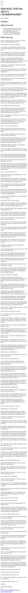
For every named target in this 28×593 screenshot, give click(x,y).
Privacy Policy (8, 591)
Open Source (5, 590)
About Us (12, 590)
